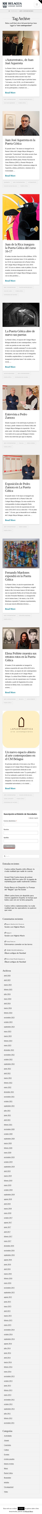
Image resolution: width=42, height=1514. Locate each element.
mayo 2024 (7, 999)
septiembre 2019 (9, 1166)
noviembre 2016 (9, 1250)
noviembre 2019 (9, 1157)
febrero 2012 (8, 1418)
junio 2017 (7, 1227)
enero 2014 (7, 1372)
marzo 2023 (8, 1036)
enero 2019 (7, 1185)
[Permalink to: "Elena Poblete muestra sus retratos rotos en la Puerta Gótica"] (21, 638)
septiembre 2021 (9, 1106)
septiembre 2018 (9, 1194)
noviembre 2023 (9, 1017)
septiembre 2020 (9, 1138)
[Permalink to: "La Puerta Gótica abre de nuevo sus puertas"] (21, 315)
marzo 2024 (8, 1008)
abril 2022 (7, 1073)
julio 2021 (7, 1111)
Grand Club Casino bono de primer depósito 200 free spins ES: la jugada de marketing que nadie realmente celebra (20, 879)
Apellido (6, 837)
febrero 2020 (8, 1148)
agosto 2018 (8, 1199)
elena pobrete (31, 699)
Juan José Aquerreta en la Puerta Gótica (20, 141)
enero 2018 (7, 1213)
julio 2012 (7, 1413)
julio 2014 (7, 1348)
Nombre (6, 829)
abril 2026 (7, 975)
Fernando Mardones (24, 615)
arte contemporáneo (10, 99)
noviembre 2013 (9, 1376)
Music (6, 1468)
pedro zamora (31, 443)
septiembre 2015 (9, 1292)
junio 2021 (7, 1115)
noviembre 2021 (9, 1097)
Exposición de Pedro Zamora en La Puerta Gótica (17, 487)
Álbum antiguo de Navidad (15, 953)
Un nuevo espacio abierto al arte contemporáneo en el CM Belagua (20, 755)
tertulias (6, 1482)
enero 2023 (7, 1045)
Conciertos (7, 1445)
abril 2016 (7, 1269)
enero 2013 (7, 1395)
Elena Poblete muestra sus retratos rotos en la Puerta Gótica (20, 656)
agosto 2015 (8, 1297)
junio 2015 (7, 1302)
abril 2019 (7, 1171)
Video (6, 1492)
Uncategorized (8, 1487)
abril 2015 (7, 1311)
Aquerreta (7, 182)
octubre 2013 (8, 1381)
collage (21, 443)
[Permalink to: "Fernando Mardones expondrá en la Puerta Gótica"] (21, 553)
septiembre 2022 (9, 1064)
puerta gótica (22, 103)
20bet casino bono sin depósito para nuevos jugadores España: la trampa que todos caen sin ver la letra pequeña (20, 898)
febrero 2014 (8, 1367)
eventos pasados (9, 1459)
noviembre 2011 (9, 1423)
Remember (7, 1478)
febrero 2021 (8, 1125)
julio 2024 (7, 994)
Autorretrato (32, 182)
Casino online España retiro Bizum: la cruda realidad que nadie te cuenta (19, 870)
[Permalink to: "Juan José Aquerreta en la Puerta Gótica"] (21, 123)
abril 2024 (7, 1003)
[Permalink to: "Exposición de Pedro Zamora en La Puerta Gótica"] (21, 467)
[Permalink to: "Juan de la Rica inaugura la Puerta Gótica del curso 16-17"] (21, 217)
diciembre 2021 (9, 1092)
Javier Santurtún (8, 798)
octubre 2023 (8, 1022)
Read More (10, 93)
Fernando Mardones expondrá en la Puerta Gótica (18, 576)
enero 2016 (7, 1283)
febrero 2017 (8, 1236)
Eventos (6, 1454)
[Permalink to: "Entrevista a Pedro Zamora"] (21, 397)
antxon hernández (9, 373)
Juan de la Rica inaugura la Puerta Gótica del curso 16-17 (20, 247)
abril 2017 (7, 1232)
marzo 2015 (8, 1316)
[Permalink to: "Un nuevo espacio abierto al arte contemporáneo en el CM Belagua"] (21, 729)
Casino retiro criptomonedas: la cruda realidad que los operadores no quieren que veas (20, 908)
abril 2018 (7, 1204)
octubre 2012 (8, 1404)
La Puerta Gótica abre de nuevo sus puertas (20, 332)
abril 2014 (7, 1358)
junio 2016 (7, 1264)
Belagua (21, 699)
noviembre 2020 (9, 1129)
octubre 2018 (8, 1190)
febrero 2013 (8, 1390)
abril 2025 (7, 980)
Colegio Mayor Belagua (25, 99)
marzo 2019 (8, 1176)
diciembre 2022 (9, 1050)
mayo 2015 (7, 1306)
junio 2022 (7, 1069)
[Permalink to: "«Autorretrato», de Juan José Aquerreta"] (21, 43)
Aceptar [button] (21, 1508)
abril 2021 (7, 1120)
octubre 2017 (8, 1218)
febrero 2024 (8, 1013)
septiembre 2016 (9, 1255)
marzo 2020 (8, 1143)
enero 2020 (7, 1152)
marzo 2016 (8, 1274)
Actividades (8, 1436)
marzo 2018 (8, 1208)
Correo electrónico (10, 821)
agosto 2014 (8, 1344)
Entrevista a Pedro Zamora (16, 415)
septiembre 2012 (9, 1409)
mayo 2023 (7, 1031)
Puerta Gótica (8, 1473)
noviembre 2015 (9, 1288)
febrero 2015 (8, 1320)
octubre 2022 (8, 1059)
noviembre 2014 (9, 1330)
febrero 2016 (8, 1278)
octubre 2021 (8, 1101)
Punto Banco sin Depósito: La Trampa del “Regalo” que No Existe (19, 889)
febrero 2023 (8, 1041)
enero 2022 (7, 1087)
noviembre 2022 (9, 1055)
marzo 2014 (8, 1362)
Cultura (6, 1450)
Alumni (6, 1440)
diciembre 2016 (9, 1246)
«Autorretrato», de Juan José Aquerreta (19, 61)
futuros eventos (9, 1464)
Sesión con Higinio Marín (14, 927)
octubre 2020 (8, 1134)
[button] (36, 4)
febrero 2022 (8, 1083)
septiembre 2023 (9, 1027)
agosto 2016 (8, 1260)
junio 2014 (7, 1353)
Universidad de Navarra (10, 294)
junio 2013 (7, 1385)
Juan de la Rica (8, 291)
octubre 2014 (8, 1334)
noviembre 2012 (9, 1399)
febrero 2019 (8, 1180)
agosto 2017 (8, 1222)
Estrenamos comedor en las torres (18, 944)
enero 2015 (7, 1325)
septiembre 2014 (9, 1339)
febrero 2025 (8, 989)
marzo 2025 (8, 985)
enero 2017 (7, 1241)
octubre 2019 (8, 1162)
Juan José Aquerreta (9, 103)
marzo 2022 (8, 1078)
